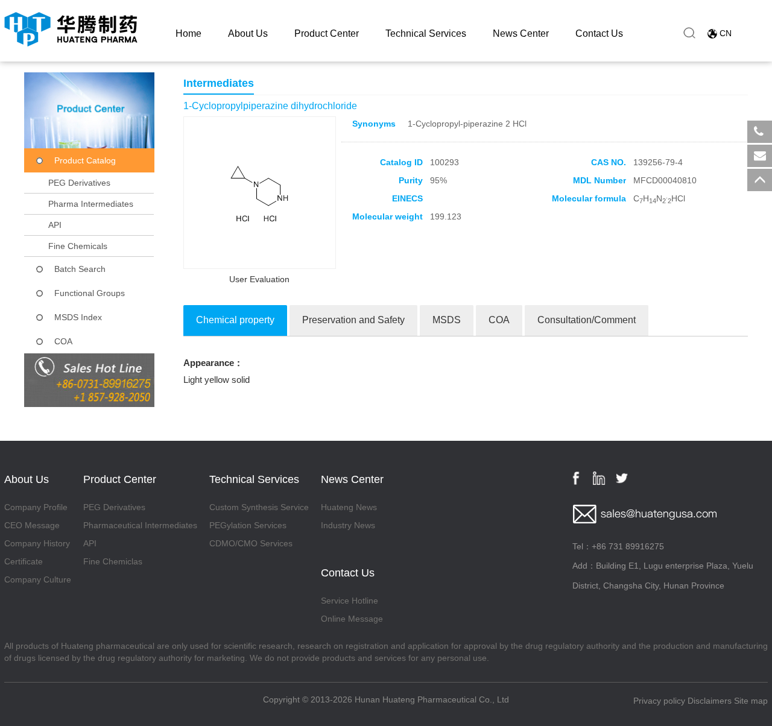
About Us (248, 33)
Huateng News (349, 507)
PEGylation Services (247, 525)
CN (726, 33)
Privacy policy (659, 700)
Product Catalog (85, 160)
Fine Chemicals (77, 246)
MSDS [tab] (446, 320)
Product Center (326, 33)
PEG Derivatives (79, 183)
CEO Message (32, 525)
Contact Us (599, 33)
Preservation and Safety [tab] (353, 320)
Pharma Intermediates (90, 204)
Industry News (348, 525)
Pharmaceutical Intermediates (140, 525)
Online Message (352, 618)
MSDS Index (78, 317)
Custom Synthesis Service (259, 507)
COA (63, 341)
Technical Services (425, 33)
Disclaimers (710, 700)
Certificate (23, 561)
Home (188, 33)
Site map (751, 700)
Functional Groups (89, 293)
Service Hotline (349, 600)
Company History (37, 543)
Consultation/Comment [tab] (586, 320)
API (55, 225)
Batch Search (80, 269)
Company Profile (36, 507)
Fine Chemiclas (112, 561)
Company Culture (37, 579)
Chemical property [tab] (235, 320)
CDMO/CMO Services (251, 543)
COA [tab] (499, 320)
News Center (521, 33)
